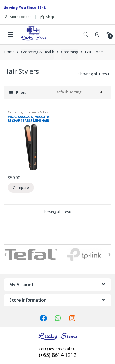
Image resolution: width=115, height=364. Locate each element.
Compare (21, 187)
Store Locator (20, 16)
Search (86, 34)
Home (9, 51)
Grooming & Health (37, 51)
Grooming (69, 51)
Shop (50, 16)
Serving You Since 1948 (25, 7)
